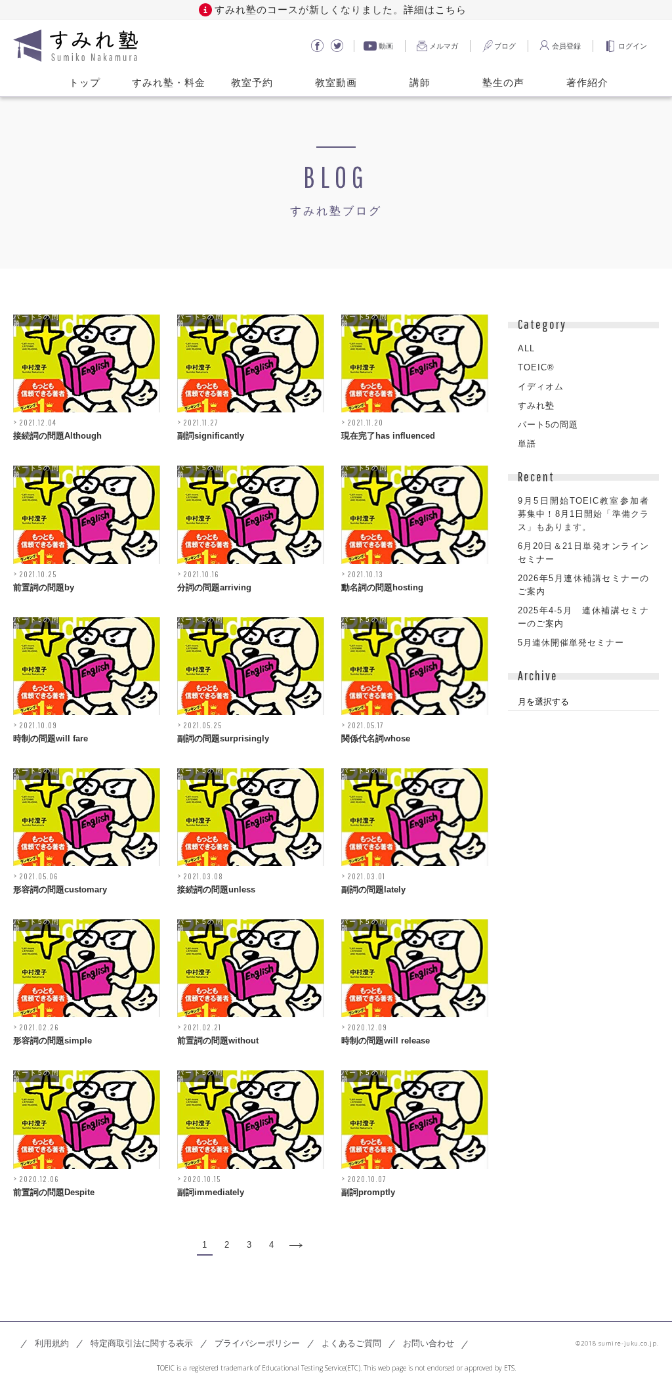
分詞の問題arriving (214, 587)
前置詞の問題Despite (53, 1192)
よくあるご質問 (351, 1343)
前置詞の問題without (218, 1040)
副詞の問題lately (373, 889)
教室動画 (336, 82)
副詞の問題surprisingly (223, 738)
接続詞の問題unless (216, 889)
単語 (527, 444)
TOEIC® (536, 367)
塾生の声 (503, 82)
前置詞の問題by (43, 587)
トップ (84, 82)
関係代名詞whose (375, 738)
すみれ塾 (536, 405)
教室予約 (252, 82)
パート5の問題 (36, 320)
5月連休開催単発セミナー (571, 642)
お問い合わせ (428, 1343)
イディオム (541, 386)
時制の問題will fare (50, 738)
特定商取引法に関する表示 (142, 1343)
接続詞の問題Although (57, 436)
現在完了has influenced (388, 436)
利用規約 (52, 1343)
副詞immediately (210, 1192)
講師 (420, 82)
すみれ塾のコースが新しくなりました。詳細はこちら (341, 9)
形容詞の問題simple (52, 1040)
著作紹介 (587, 82)
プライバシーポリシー (257, 1343)
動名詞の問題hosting (382, 587)
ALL (526, 348)
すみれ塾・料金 (168, 82)
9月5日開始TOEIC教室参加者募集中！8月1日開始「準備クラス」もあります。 (583, 514)
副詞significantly (210, 436)
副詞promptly (368, 1192)
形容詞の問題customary (60, 889)
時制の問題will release (385, 1040)
